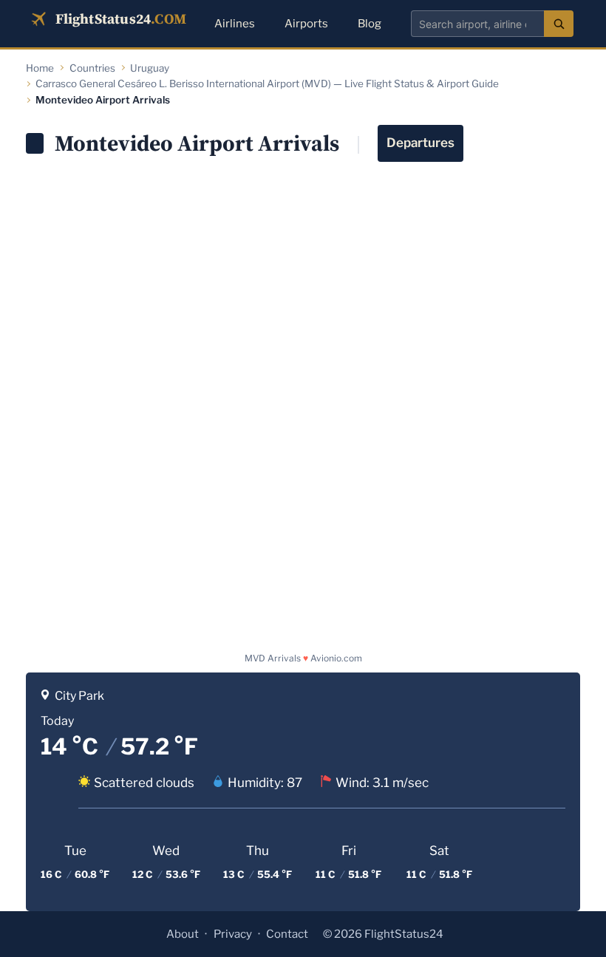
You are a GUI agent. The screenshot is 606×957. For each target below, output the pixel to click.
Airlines (234, 23)
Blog (369, 23)
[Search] (558, 23)
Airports (306, 23)
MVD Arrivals (273, 658)
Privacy (233, 934)
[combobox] (477, 23)
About (182, 934)
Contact (287, 934)
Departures (420, 142)
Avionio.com (336, 658)
